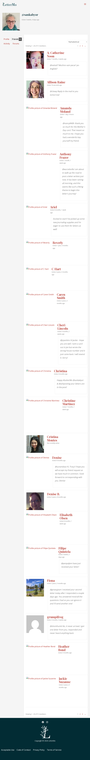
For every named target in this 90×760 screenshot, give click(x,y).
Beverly (58, 243)
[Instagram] (47, 722)
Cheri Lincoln (62, 326)
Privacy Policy (39, 750)
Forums (16, 43)
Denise (57, 458)
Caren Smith (61, 296)
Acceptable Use (7, 750)
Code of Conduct (24, 750)
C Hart (56, 269)
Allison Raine (56, 82)
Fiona (51, 580)
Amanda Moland (65, 110)
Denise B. (53, 494)
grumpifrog (55, 617)
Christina (60, 371)
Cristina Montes (52, 438)
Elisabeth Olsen (66, 516)
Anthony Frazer (65, 155)
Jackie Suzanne (65, 680)
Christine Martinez (68, 402)
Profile (6, 39)
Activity (7, 43)
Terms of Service (54, 750)
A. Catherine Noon (55, 54)
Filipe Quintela (64, 550)
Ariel (53, 207)
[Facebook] (43, 722)
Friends (16, 39)
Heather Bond (63, 648)
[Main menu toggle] (85, 4)
